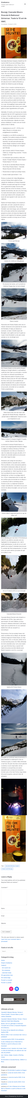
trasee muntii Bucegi (7, 868)
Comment (4, 887)
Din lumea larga (5, 977)
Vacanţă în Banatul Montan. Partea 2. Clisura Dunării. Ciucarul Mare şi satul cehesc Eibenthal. (12, 1014)
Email (2, 916)
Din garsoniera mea (7, 975)
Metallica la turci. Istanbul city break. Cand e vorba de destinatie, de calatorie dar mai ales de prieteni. (13, 1050)
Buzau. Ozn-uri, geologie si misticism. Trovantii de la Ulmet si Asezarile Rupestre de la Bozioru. (13, 1025)
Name (3, 908)
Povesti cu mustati (6, 980)
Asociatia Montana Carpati (12, 865)
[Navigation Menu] (25, 4)
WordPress (20, 1096)
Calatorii (3, 965)
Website (3, 923)
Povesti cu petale (6, 982)
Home (3, 960)
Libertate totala (6, 972)
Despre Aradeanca (6, 963)
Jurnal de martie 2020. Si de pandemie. (12, 1039)
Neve (6, 1096)
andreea (5, 24)
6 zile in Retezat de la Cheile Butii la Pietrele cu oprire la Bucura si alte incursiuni (11, 1044)
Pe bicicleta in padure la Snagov (17, 1070)
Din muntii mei (6, 968)
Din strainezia (6, 970)
